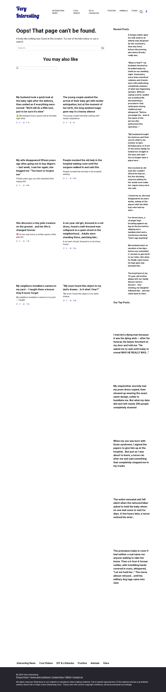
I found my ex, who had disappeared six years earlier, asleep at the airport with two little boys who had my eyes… (139, 202)
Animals (123, 11)
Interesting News (26, 663)
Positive (112, 11)
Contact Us (78, 677)
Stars (134, 11)
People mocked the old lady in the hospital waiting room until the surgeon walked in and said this (82, 164)
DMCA (68, 677)
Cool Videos (46, 663)
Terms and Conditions (40, 677)
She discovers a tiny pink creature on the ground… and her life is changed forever (36, 227)
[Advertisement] (131, 632)
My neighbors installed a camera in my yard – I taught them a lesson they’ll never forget (36, 289)
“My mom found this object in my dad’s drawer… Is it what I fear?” (82, 287)
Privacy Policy (22, 677)
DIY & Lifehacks (65, 663)
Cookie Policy (58, 677)
